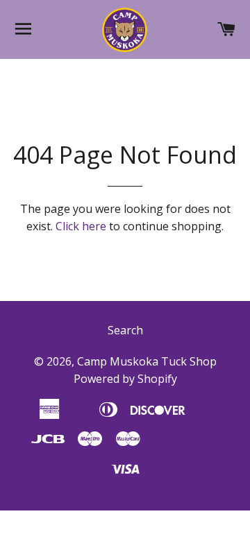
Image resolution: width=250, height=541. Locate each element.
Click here (81, 226)
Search (125, 330)
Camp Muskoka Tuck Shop (147, 361)
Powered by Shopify (125, 378)
